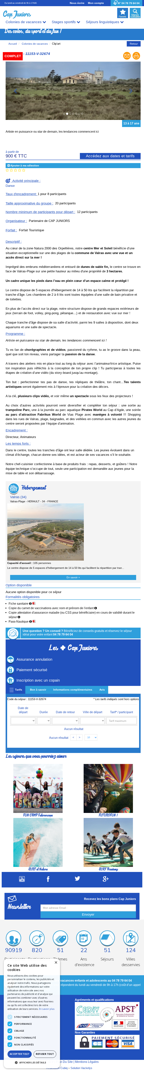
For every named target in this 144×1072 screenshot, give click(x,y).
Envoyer (88, 856)
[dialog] (32, 1013)
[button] (32, 1062)
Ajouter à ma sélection (24, 107)
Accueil (12, 43)
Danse (10, 127)
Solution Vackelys (81, 1009)
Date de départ (23, 652)
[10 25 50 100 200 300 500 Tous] (91, 679)
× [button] (55, 962)
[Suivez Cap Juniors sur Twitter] (77, 821)
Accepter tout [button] (19, 1054)
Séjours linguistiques (103, 22)
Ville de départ (92, 653)
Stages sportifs (64, 22)
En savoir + (73, 519)
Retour (134, 43)
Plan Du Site (64, 1003)
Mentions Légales (87, 1003)
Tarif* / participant (121, 653)
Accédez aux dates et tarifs (110, 97)
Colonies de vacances (24, 22)
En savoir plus (46, 1009)
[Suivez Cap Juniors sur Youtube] (22, 822)
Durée (44, 653)
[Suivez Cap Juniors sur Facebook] (48, 822)
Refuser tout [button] (45, 1054)
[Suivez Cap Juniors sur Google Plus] (106, 822)
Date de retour (65, 653)
